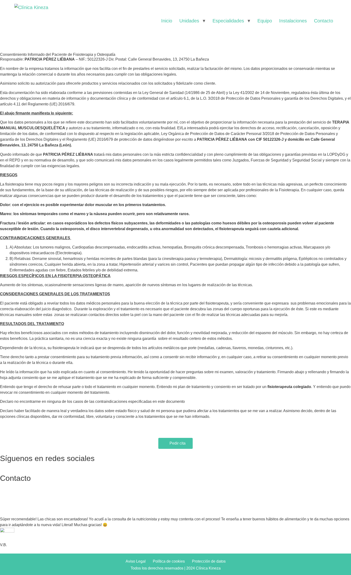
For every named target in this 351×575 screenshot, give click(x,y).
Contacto (323, 20)
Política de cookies (169, 561)
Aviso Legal (136, 561)
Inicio (166, 20)
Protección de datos (209, 561)
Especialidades (228, 20)
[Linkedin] (236, 464)
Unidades (189, 20)
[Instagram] (119, 464)
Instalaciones (293, 20)
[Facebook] (2, 464)
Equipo (264, 20)
